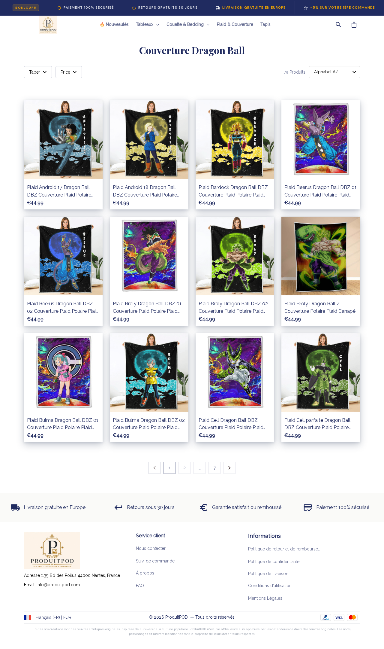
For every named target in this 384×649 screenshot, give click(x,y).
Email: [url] (30, 584)
